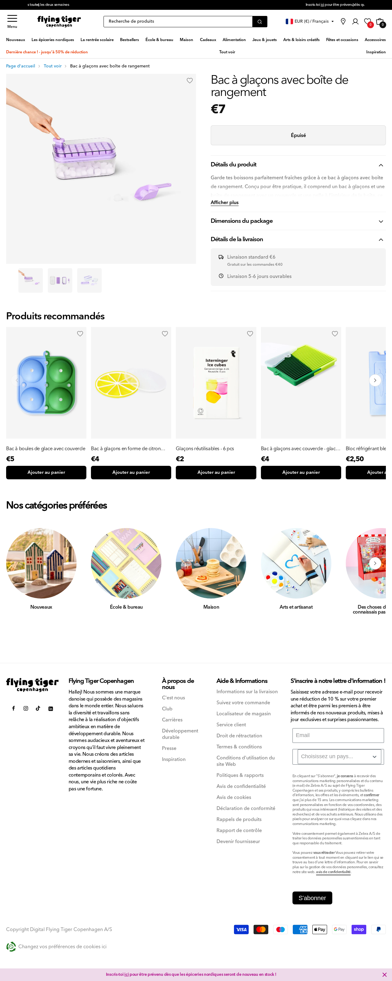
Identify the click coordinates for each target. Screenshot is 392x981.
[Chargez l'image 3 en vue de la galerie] (89, 280)
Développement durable (180, 734)
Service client (231, 725)
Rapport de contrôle (239, 830)
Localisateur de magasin (244, 714)
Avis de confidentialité (241, 786)
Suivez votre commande (243, 703)
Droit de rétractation (239, 736)
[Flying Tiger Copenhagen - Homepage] (59, 21)
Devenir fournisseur (238, 841)
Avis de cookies (234, 797)
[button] (12, 21)
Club (167, 709)
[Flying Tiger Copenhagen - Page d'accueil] (32, 685)
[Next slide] (375, 380)
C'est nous (173, 698)
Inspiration (174, 759)
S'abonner (312, 898)
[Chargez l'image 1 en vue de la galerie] (30, 280)
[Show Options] (374, 757)
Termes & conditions (239, 747)
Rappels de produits (239, 819)
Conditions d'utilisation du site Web (246, 761)
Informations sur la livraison (247, 692)
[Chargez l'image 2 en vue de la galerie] (60, 280)
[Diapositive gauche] (17, 563)
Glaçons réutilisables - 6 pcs (205, 449)
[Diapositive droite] (375, 563)
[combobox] (339, 756)
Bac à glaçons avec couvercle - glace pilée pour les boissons (299, 449)
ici (140, 5)
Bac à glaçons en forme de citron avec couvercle (125, 449)
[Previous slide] (17, 380)
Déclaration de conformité (246, 808)
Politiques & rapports (240, 775)
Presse (169, 748)
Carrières (172, 720)
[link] (343, 21)
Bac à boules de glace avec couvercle (45, 449)
